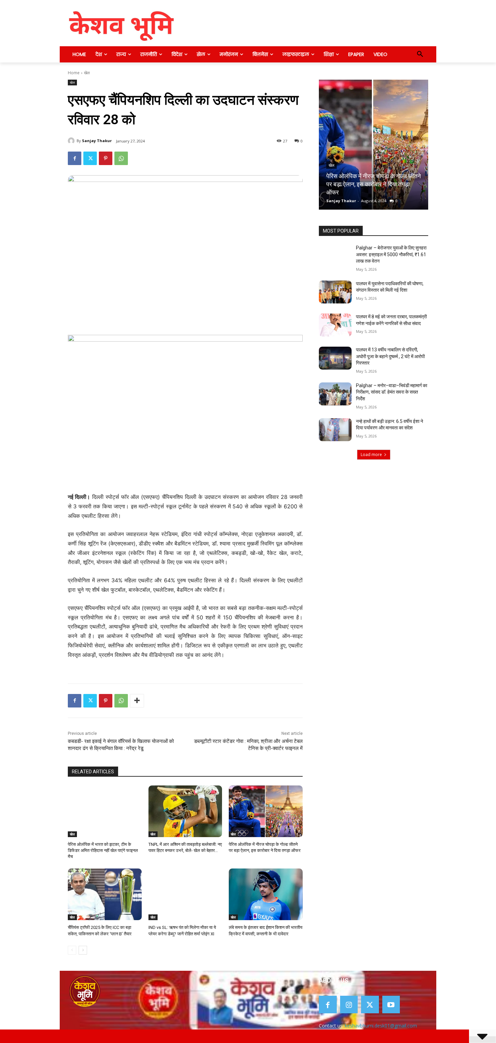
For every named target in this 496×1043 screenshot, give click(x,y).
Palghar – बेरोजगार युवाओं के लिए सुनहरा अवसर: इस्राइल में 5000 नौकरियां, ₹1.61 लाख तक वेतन (391, 254)
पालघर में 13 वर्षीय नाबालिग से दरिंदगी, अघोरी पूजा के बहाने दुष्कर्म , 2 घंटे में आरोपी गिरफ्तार (390, 356)
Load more (371, 454)
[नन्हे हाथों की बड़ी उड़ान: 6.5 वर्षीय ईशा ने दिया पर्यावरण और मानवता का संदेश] (335, 429)
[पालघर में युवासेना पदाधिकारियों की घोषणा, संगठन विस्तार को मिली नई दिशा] (335, 291)
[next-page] (83, 950)
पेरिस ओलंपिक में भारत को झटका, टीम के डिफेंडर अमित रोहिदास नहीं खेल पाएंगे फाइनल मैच (103, 850)
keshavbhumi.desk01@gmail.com (381, 1025)
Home (74, 73)
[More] (137, 700)
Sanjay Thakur (97, 140)
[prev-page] (72, 950)
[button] (420, 54)
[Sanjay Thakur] (72, 140)
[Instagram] (349, 1005)
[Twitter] (90, 158)
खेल (87, 73)
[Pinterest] (105, 158)
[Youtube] (391, 1005)
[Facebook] (74, 158)
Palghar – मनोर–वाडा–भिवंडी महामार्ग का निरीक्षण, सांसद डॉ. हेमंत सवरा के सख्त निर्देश (391, 392)
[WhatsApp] (121, 158)
